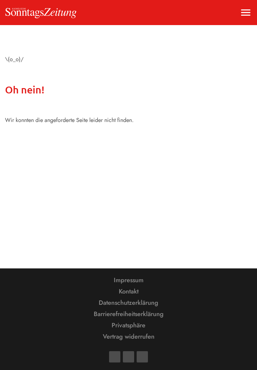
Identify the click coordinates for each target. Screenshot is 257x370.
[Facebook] (114, 356)
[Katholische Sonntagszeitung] (41, 12)
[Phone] (142, 356)
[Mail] (128, 356)
